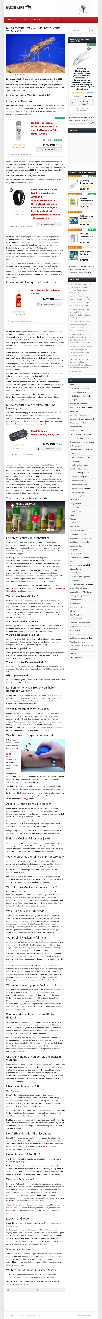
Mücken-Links (75, 573)
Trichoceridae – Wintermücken (81, 646)
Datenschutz (74, 500)
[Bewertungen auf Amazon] (19, 144)
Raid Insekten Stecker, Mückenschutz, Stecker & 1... (86, 217)
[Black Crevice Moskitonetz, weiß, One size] (19, 435)
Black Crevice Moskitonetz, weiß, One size (45, 434)
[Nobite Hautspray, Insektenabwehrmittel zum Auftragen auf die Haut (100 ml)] (19, 131)
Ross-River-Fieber (76, 615)
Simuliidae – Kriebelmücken (80, 626)
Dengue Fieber (52, 695)
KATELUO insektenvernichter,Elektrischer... (86, 235)
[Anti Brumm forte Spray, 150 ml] (19, 298)
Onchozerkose (75, 600)
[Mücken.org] (20, 8)
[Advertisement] (51, 1300)
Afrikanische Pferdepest (79, 403)
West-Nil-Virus (75, 653)
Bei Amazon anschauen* (50, 149)
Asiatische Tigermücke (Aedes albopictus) (80, 390)
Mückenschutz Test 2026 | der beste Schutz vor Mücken (81, 586)
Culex (72, 453)
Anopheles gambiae (79, 484)
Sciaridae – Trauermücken (80, 623)
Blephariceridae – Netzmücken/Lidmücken (79, 429)
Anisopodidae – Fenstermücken (82, 407)
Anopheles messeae (80, 492)
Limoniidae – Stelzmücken (80, 557)
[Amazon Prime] (58, 145)
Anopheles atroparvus (80, 476)
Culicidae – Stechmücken (79, 469)
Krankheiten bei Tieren (78, 534)
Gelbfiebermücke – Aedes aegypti (82, 398)
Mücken (45, 105)
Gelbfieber (74, 523)
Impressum (74, 527)
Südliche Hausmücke (80, 465)
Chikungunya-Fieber (31, 948)
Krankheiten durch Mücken (34, 20)
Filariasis (73, 515)
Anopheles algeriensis (80, 473)
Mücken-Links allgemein (81, 577)
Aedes (72, 384)
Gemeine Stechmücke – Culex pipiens (81, 459)
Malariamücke (22, 167)
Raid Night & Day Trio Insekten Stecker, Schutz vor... (86, 252)
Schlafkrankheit (76, 619)
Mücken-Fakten (75, 569)
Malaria (17, 75)
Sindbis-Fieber (75, 630)
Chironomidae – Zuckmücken (81, 450)
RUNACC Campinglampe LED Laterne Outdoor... (86, 199)
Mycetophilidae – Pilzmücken (81, 592)
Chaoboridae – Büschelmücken (82, 442)
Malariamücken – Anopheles (81, 565)
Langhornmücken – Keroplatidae (77, 548)
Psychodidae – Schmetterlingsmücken (79, 605)
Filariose (73, 519)
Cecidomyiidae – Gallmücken (81, 434)
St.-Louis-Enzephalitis (78, 634)
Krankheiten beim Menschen (81, 538)
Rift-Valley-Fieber (76, 611)
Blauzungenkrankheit (78, 423)
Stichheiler (54, 20)
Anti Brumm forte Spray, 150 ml (45, 291)
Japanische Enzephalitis (79, 530)
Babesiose (74, 411)
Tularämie (74, 649)
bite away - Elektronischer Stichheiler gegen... (86, 181)
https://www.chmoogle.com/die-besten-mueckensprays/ (33, 1277)
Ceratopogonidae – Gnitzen (80, 438)
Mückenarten (13, 20)
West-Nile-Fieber (76, 657)
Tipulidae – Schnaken (78, 642)
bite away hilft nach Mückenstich (82, 419)
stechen (15, 1210)
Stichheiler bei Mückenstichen (81, 638)
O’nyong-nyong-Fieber (78, 596)
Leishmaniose (75, 553)
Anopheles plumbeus (80, 496)
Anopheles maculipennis (81, 488)
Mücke (22, 75)
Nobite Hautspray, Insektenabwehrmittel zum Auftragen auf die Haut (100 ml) (44, 128)
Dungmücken (75, 507)
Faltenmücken (75, 511)
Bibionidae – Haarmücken (79, 415)
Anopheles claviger (79, 480)
